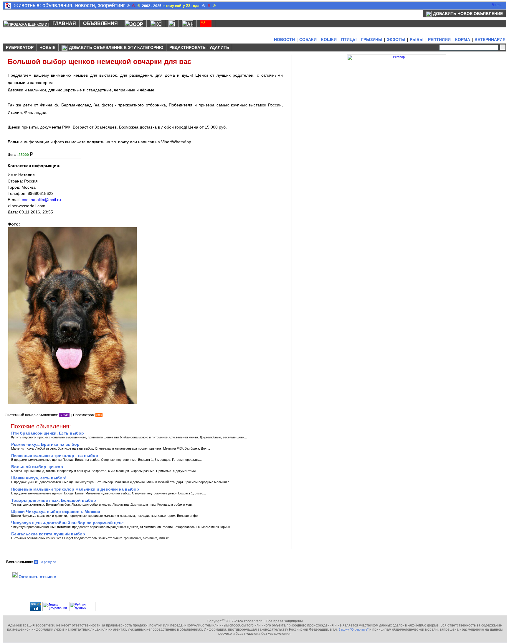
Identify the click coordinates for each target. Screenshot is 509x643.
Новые (47, 47)
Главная (64, 23)
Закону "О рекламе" (353, 629)
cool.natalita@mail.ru (41, 199)
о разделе (48, 562)
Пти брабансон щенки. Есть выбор (47, 433)
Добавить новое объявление (468, 13)
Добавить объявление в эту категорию (116, 47)
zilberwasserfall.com (26, 205)
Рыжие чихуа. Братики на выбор (45, 444)
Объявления (100, 23)
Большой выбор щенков (37, 466)
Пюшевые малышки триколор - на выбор (54, 455)
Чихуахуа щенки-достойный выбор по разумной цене (67, 522)
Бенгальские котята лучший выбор (48, 534)
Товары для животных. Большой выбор (53, 500)
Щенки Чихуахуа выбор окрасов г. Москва (55, 511)
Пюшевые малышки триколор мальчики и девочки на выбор (75, 489)
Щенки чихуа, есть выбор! (39, 478)
